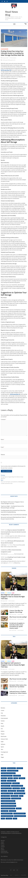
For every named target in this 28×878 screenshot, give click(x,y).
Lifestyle (3, 780)
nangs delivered (12, 790)
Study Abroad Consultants (7, 816)
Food (2, 723)
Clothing (3, 770)
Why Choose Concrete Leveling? (18, 617)
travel (15, 818)
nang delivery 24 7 (5, 785)
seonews (18, 808)
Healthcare (22, 778)
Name (2, 439)
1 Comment (20, 688)
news (21, 795)
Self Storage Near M (15, 394)
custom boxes (17, 775)
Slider (13, 592)
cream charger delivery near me (8, 773)
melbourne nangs (11, 780)
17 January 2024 (13, 688)
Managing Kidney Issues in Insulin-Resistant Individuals (14, 514)
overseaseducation (5, 798)
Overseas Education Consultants (8, 805)
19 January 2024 (5, 57)
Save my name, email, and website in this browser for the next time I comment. (13, 467)
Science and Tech (4, 852)
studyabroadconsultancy (7, 813)
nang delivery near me (6, 788)
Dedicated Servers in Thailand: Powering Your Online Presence (18, 692)
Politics (2, 731)
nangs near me (14, 795)
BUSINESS (20, 768)
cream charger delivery (12, 770)
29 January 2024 (13, 614)
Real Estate (3, 736)
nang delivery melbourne (17, 785)
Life (6, 592)
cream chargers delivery (6, 775)
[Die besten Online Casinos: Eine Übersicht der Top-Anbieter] (4, 686)
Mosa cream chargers (6, 783)
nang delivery (16, 783)
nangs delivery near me (19, 793)
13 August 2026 (4, 600)
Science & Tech (4, 739)
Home (11, 875)
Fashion (3, 720)
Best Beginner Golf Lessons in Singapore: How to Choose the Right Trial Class (13, 597)
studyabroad (12, 810)
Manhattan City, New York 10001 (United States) (12, 859)
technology (9, 818)
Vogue (2, 757)
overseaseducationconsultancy (8, 800)
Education (3, 715)
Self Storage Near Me (11, 60)
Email (2, 447)
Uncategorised (4, 48)
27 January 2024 (13, 630)
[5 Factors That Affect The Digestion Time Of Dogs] (4, 612)
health (15, 778)
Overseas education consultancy (8, 803)
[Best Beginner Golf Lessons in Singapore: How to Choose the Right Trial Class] (14, 581)
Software (3, 744)
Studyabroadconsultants (20, 816)
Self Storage (4, 60)
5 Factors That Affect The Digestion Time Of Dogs (16, 611)
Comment (3, 419)
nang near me (16, 788)
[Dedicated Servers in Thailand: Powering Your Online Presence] (4, 693)
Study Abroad (4, 810)
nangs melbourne (5, 795)
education (4, 778)
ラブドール (3, 530)
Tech (2, 749)
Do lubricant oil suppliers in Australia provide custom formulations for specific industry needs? (16, 625)
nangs (23, 788)
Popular (9, 592)
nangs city (4, 790)
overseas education (16, 798)
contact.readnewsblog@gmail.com (9, 862)
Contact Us (17, 875)
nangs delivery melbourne (7, 793)
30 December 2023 (13, 695)
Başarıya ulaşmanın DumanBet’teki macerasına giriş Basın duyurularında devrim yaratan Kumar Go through (13, 531)
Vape (2, 754)
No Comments (13, 57)
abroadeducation (11, 768)
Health (2, 726)
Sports (2, 746)
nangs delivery (20, 790)
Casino (2, 710)
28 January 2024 (13, 619)
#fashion (3, 768)
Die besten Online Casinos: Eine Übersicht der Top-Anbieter (17, 686)
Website (3, 454)
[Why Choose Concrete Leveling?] (4, 618)
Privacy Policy (23, 875)
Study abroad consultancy (19, 813)
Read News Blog (11, 13)
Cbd (2, 713)
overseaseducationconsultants (8, 808)
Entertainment (4, 718)
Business (3, 592)
